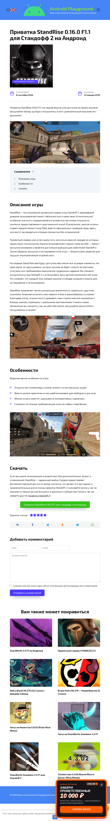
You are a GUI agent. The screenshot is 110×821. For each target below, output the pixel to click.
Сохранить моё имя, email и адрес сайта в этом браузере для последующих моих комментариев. (55, 586)
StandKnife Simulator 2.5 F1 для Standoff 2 (27, 776)
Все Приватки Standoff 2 (25, 81)
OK (55, 817)
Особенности (26, 183)
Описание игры (27, 178)
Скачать (23, 188)
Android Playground (71, 8)
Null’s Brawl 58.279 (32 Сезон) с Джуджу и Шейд (27, 692)
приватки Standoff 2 (39, 495)
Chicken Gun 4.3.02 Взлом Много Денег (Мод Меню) (76, 776)
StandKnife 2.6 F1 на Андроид (26, 650)
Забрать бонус (81, 809)
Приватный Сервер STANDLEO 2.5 (77, 650)
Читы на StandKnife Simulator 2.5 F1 (78, 734)
